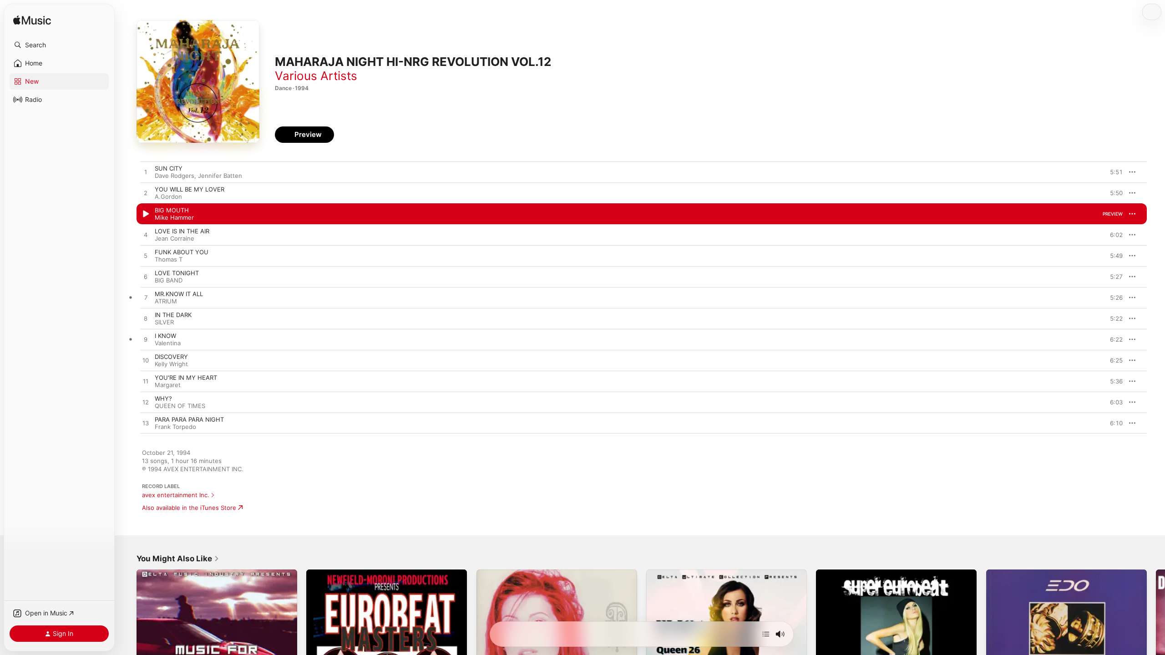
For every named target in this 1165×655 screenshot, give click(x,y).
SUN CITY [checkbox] (168, 168)
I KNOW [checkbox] (165, 335)
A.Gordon (168, 196)
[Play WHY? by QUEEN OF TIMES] (146, 402)
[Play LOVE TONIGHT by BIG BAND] (146, 277)
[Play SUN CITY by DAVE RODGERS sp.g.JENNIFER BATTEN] (146, 172)
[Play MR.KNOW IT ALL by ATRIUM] (146, 298)
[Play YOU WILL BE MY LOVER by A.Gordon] (146, 193)
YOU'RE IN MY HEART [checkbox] (186, 377)
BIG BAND (168, 280)
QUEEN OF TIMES (180, 405)
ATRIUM (166, 301)
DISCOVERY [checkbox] (171, 356)
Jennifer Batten (220, 175)
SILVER (164, 322)
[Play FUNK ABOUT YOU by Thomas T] (146, 256)
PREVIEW (1113, 172)
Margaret (168, 384)
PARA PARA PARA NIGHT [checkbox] (189, 419)
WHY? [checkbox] (163, 398)
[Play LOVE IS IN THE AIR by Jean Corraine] (146, 235)
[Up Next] (765, 634)
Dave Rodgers (174, 175)
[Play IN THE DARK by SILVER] (146, 319)
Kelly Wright (171, 364)
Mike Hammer (174, 217)
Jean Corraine (174, 238)
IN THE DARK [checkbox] (173, 314)
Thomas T (168, 259)
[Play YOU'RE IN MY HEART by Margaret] (146, 382)
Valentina (168, 343)
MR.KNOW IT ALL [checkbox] (179, 293)
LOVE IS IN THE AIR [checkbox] (182, 231)
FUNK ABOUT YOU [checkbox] (181, 252)
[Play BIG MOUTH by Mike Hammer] (146, 214)
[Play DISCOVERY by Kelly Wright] (146, 361)
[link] (178, 559)
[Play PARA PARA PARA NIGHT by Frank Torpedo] (146, 423)
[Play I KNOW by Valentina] (146, 340)
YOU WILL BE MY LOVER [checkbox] (189, 189)
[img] (32, 20)
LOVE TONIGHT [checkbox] (177, 273)
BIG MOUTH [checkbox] (172, 210)
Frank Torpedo (175, 426)
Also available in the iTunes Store (189, 507)
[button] (59, 45)
